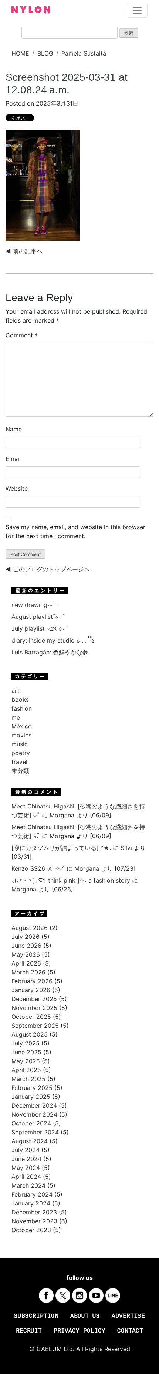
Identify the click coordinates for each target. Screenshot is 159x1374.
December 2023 (34, 1212)
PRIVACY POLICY (79, 1331)
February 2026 (32, 981)
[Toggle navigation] (137, 10)
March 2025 (28, 1079)
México (21, 726)
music (19, 744)
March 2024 (28, 1185)
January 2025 (30, 1096)
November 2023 (34, 1221)
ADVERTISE (128, 1316)
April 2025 (26, 1070)
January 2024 (30, 1203)
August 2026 (29, 927)
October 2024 (31, 1123)
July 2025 (25, 1043)
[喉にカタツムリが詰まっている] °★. (61, 847)
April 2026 (26, 963)
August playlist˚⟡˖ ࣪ (37, 616)
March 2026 (28, 972)
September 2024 (35, 1132)
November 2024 (34, 1114)
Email (13, 459)
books (20, 699)
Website (17, 488)
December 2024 (34, 1105)
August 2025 (29, 1034)
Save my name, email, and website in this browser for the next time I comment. (75, 531)
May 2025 (25, 1061)
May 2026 (25, 954)
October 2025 (31, 1016)
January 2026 (30, 990)
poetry (20, 753)
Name (14, 429)
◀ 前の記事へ (24, 251)
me (15, 717)
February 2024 (32, 1194)
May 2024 (25, 1167)
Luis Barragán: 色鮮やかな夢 (49, 652)
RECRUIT (29, 1331)
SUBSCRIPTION (36, 1316)
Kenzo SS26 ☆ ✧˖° (38, 868)
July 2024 (25, 1150)
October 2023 (31, 1230)
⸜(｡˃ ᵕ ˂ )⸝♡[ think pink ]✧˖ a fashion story (70, 880)
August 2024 (29, 1141)
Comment (22, 335)
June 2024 (26, 1159)
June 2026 (26, 945)
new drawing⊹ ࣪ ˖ (34, 604)
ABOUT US (85, 1316)
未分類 (20, 770)
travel (19, 762)
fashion (21, 708)
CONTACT (130, 1331)
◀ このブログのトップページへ (48, 569)
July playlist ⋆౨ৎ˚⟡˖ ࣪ (39, 628)
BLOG (45, 53)
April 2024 (26, 1176)
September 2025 (35, 1025)
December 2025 (34, 999)
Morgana (86, 868)
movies (21, 735)
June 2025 (26, 1052)
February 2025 (32, 1087)
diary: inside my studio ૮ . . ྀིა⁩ (52, 640)
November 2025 (34, 1007)
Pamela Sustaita (83, 53)
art (15, 690)
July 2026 (25, 936)
